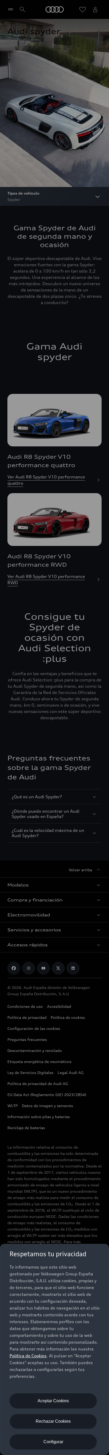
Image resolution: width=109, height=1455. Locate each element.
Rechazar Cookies (53, 1421)
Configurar (53, 1442)
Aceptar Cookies (53, 1401)
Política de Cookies (28, 1355)
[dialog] (54, 1349)
